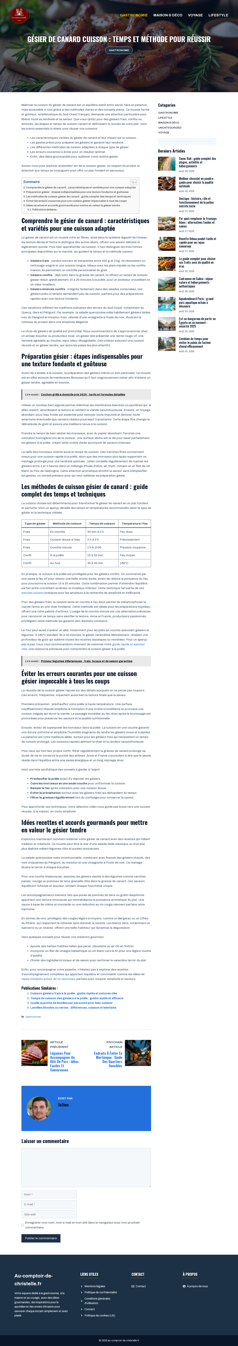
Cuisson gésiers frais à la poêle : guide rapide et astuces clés (73, 993)
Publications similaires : (45, 209)
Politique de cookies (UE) (100, 1315)
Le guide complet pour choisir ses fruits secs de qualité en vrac (197, 262)
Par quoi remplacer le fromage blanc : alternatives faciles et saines (198, 222)
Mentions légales (95, 1286)
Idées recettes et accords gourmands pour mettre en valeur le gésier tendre (73, 205)
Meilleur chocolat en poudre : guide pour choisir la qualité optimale (196, 182)
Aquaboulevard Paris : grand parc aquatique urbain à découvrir (196, 302)
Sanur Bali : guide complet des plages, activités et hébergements (197, 162)
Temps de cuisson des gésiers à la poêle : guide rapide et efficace (76, 998)
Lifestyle (218, 15)
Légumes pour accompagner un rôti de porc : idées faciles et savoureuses (64, 1061)
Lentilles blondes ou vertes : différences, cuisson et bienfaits (73, 1007)
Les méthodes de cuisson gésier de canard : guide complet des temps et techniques (78, 196)
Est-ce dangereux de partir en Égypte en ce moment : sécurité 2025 (197, 322)
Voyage (195, 15)
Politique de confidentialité (101, 1292)
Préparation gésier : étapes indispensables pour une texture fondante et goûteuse (77, 192)
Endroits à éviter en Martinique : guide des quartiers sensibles (108, 1059)
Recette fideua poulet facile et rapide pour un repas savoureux (197, 242)
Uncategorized (170, 127)
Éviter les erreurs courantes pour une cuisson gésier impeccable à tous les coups (76, 200)
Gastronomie (134, 15)
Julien (63, 1104)
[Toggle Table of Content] (132, 182)
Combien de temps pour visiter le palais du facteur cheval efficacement (195, 342)
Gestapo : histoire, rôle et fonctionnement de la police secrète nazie (196, 202)
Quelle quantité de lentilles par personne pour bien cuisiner (71, 1003)
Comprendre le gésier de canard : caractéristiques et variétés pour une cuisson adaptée (81, 187)
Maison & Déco (167, 15)
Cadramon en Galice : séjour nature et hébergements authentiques (196, 282)
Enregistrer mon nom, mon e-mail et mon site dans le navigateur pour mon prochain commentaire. (82, 1225)
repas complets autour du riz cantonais (48, 979)
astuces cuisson (32, 592)
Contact (90, 1309)
